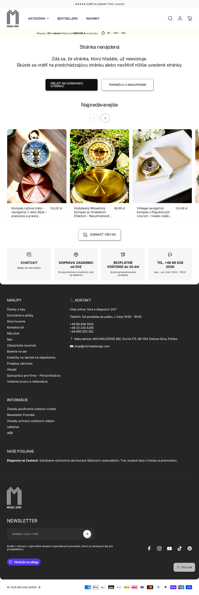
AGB (10, 433)
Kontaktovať (15, 327)
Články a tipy (16, 309)
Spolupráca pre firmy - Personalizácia (33, 375)
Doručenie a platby (20, 315)
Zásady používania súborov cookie (31, 409)
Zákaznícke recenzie (21, 345)
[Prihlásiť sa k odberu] (87, 534)
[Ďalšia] (105, 118)
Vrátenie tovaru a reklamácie (27, 381)
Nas (9, 339)
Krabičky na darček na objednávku (31, 357)
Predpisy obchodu (19, 363)
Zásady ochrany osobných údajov (31, 421)
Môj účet (13, 333)
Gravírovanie (16, 321)
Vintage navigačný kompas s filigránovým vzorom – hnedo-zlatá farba (153, 214)
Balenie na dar (17, 351)
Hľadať (12, 369)
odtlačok (13, 427)
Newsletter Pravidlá (21, 415)
